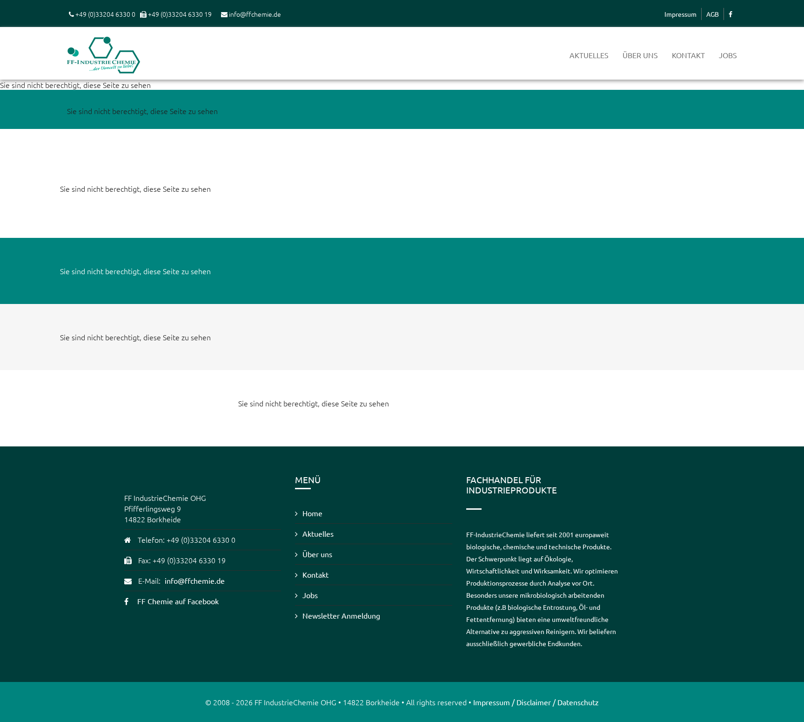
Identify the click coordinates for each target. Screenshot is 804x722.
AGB (712, 14)
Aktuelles (589, 55)
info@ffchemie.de (195, 580)
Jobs (728, 55)
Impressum (680, 14)
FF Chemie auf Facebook (178, 601)
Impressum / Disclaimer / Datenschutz (536, 702)
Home (312, 513)
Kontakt (688, 55)
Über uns (640, 55)
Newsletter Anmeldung (341, 615)
